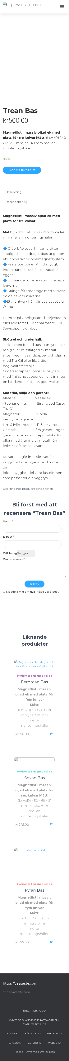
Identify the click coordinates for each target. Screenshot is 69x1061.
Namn (8, 521)
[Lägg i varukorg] (52, 824)
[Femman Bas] (34, 664)
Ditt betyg (10, 553)
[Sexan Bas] (34, 761)
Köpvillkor (33, 1033)
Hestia (19, 1051)
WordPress (47, 1051)
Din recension (14, 559)
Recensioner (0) (16, 202)
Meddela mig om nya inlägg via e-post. (32, 591)
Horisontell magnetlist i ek (34, 675)
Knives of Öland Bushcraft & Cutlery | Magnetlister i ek (34, 1022)
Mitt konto (54, 1033)
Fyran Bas (34, 890)
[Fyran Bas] (34, 862)
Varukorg (35, 1042)
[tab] (34, 192)
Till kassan (14, 1042)
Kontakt (13, 1033)
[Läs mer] (52, 733)
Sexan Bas (34, 777)
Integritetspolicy (34, 1010)
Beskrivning (13, 192)
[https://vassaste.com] (22, 5)
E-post (8, 536)
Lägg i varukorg (20, 170)
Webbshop (55, 1042)
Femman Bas (34, 681)
